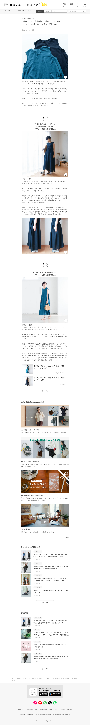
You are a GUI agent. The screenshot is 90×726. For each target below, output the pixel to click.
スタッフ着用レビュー (28, 18)
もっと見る (45, 602)
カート (78, 6)
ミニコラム (20, 678)
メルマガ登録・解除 (31, 710)
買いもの (65, 6)
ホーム (13, 678)
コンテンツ (71, 6)
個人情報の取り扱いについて (61, 715)
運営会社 (22, 715)
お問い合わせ (53, 710)
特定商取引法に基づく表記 (43, 715)
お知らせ (20, 710)
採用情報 (30, 715)
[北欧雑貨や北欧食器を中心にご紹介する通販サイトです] (25, 4)
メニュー (85, 6)
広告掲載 (62, 710)
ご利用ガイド (43, 710)
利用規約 (69, 710)
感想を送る (45, 391)
